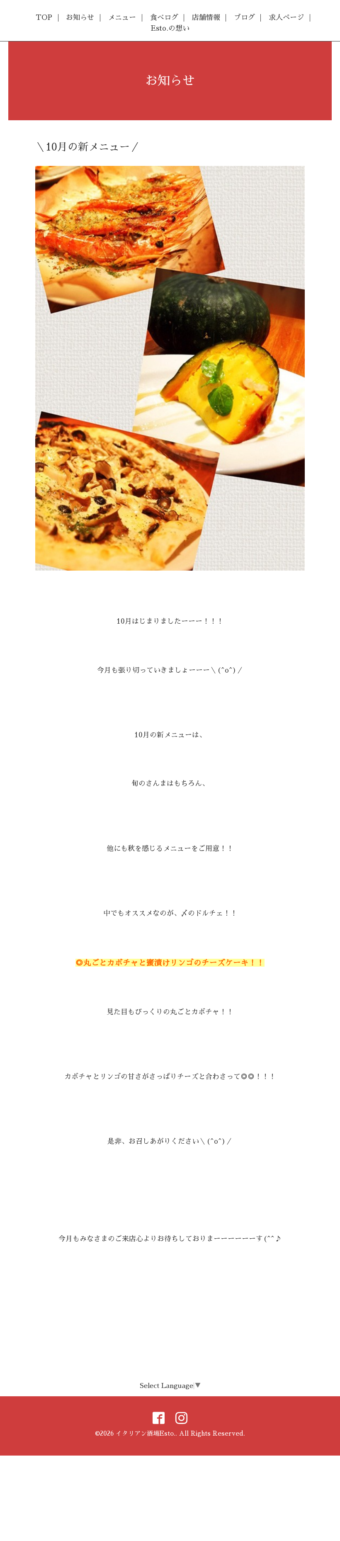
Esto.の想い (170, 28)
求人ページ (286, 17)
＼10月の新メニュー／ (87, 147)
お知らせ (80, 17)
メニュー (122, 17)
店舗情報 (206, 17)
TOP (44, 17)
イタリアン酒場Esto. (145, 1433)
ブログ (244, 17)
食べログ (164, 17)
